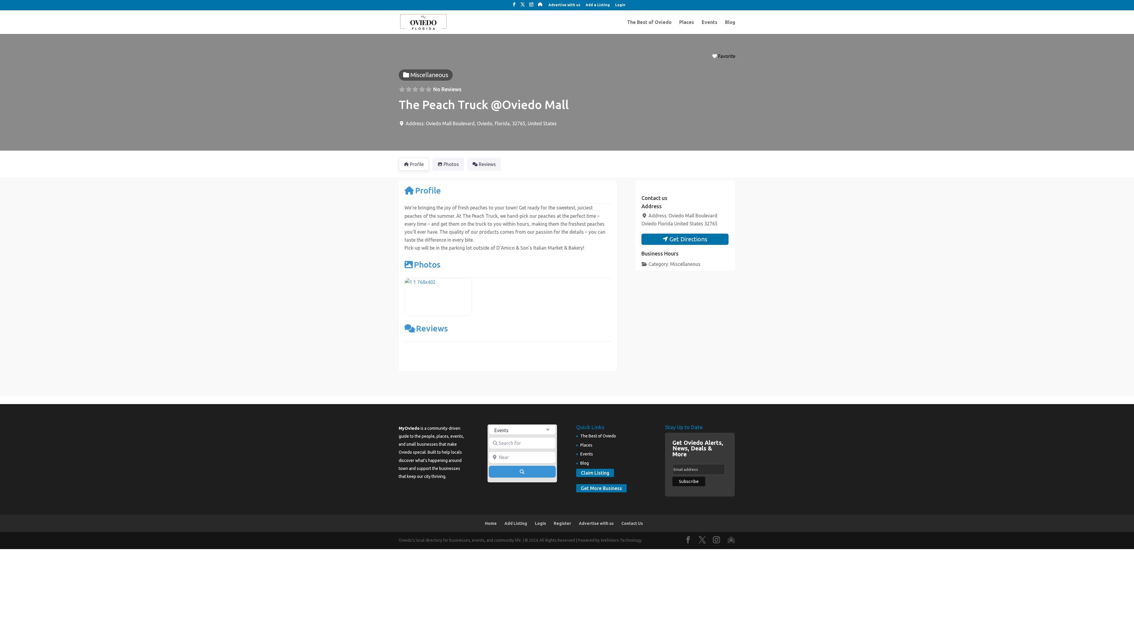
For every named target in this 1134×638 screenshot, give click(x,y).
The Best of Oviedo (649, 22)
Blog (730, 22)
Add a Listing (598, 5)
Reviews (432, 328)
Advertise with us (564, 5)
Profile (428, 190)
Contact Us (632, 523)
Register (562, 523)
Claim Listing (595, 473)
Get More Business (601, 488)
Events (709, 22)
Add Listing (515, 523)
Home (491, 523)
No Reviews (447, 89)
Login (620, 5)
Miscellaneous (685, 264)
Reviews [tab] (487, 164)
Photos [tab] (451, 164)
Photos (427, 264)
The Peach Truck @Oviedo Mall (484, 104)
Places (686, 22)
